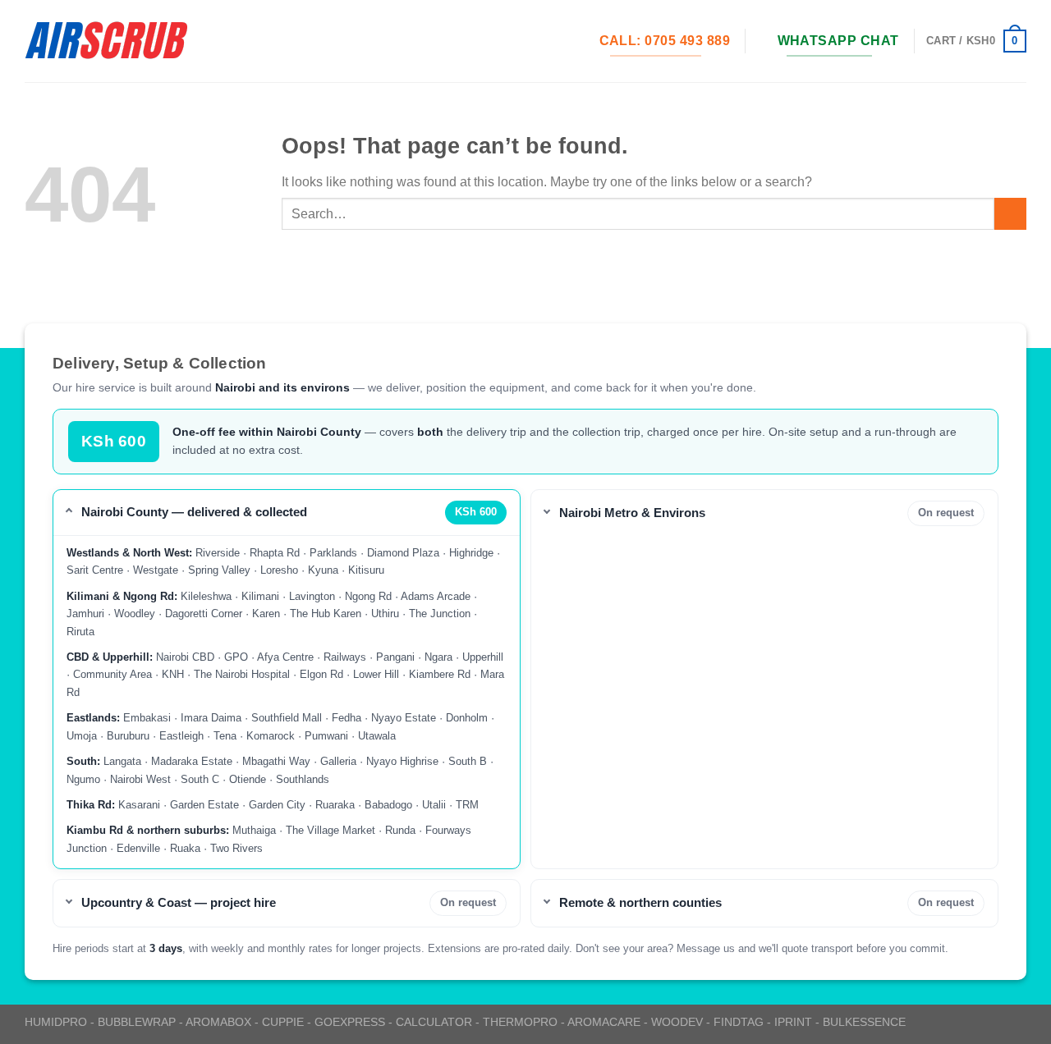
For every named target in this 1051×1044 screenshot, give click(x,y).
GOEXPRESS (349, 1021)
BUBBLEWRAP (137, 1021)
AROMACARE (603, 1021)
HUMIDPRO (56, 1021)
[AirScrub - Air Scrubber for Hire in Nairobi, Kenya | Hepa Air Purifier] (107, 41)
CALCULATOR (434, 1021)
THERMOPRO (520, 1021)
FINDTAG (739, 1021)
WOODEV (677, 1021)
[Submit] (1010, 214)
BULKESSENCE (864, 1021)
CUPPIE (283, 1021)
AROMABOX (218, 1021)
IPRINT (793, 1021)
